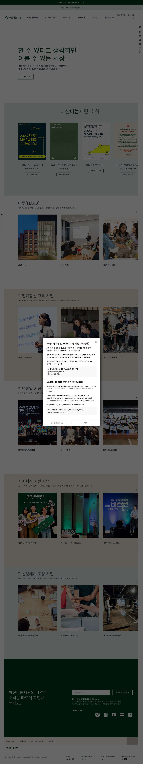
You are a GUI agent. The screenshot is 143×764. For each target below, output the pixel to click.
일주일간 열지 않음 (57, 423)
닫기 (85, 423)
